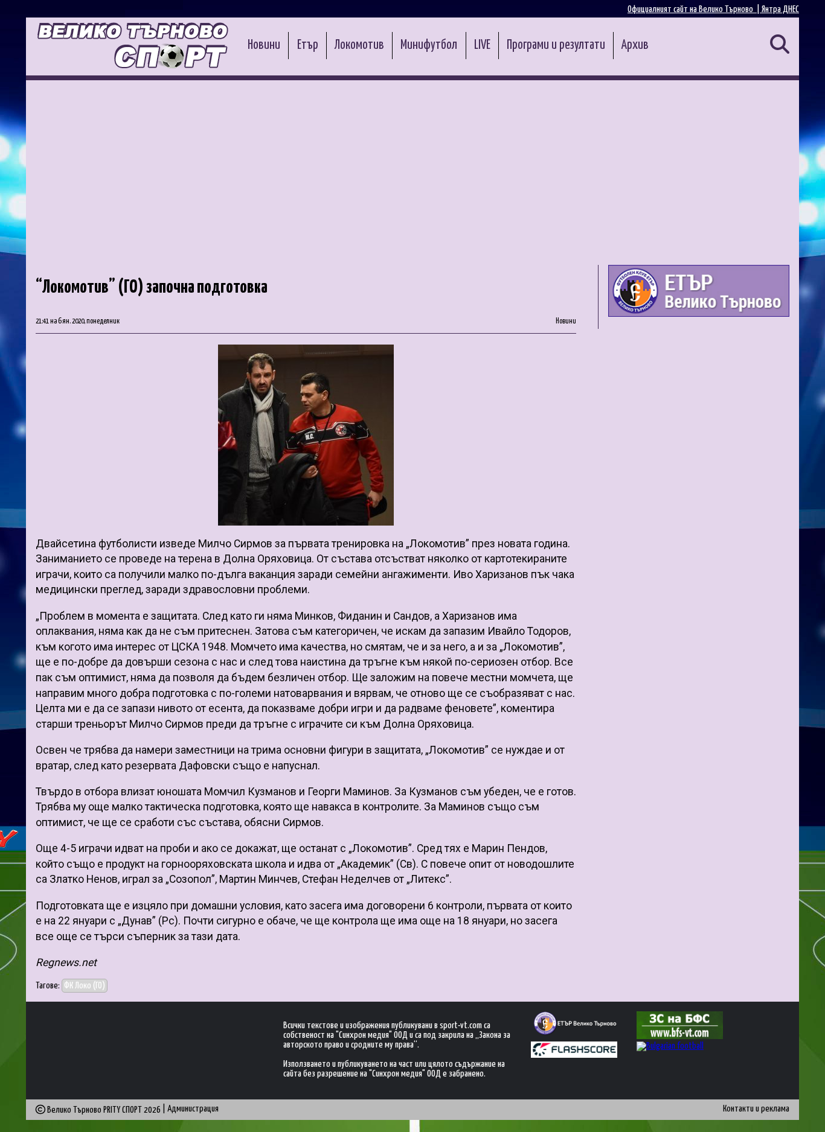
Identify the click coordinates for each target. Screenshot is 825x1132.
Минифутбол (428, 45)
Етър (307, 45)
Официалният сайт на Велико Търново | (695, 9)
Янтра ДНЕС (780, 9)
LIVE (482, 45)
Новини (264, 45)
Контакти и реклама (756, 1108)
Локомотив (359, 45)
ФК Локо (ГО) (84, 985)
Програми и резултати (556, 45)
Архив (635, 45)
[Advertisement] (412, 170)
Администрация (193, 1108)
